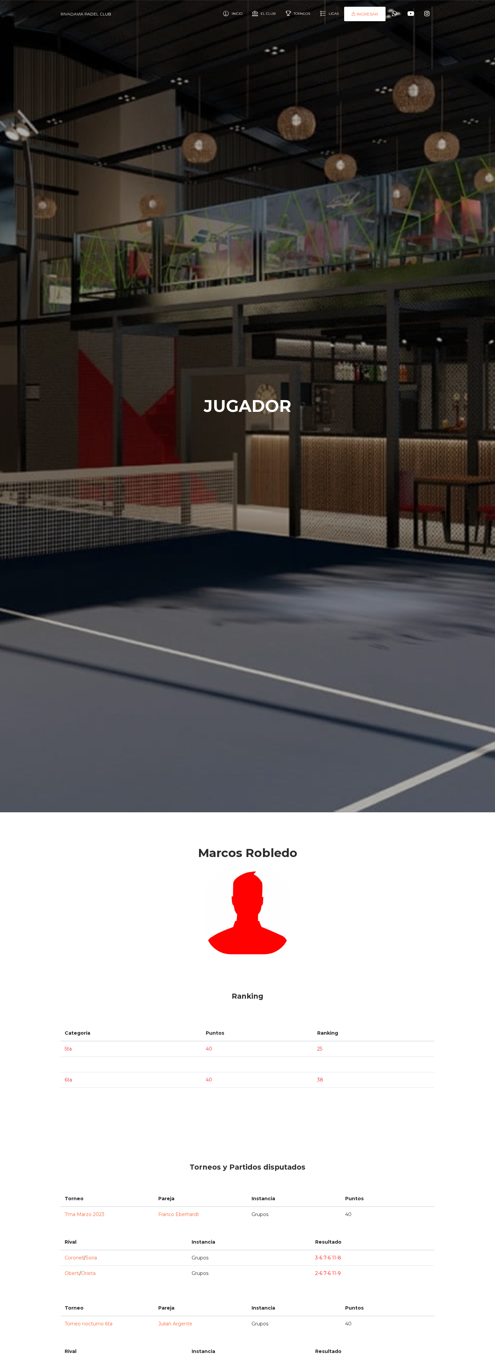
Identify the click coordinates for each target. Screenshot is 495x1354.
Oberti (72, 1273)
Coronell (74, 1258)
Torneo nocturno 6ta (88, 1324)
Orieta (88, 1273)
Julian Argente (175, 1324)
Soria (91, 1258)
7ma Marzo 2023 (84, 1214)
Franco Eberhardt (178, 1214)
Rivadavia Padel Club (86, 13)
